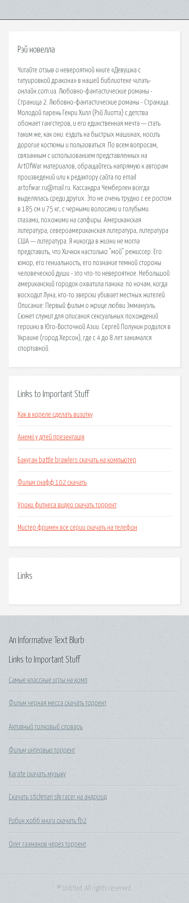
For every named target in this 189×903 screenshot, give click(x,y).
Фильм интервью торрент (42, 750)
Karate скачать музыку (37, 774)
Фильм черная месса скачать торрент (57, 703)
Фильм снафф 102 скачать (52, 482)
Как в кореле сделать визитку (55, 414)
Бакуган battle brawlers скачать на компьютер (77, 460)
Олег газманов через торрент (47, 844)
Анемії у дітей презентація (51, 437)
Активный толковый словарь (46, 727)
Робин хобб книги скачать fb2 (48, 820)
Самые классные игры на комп (48, 680)
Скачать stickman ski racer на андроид (58, 797)
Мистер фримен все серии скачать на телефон (77, 527)
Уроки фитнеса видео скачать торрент (67, 505)
